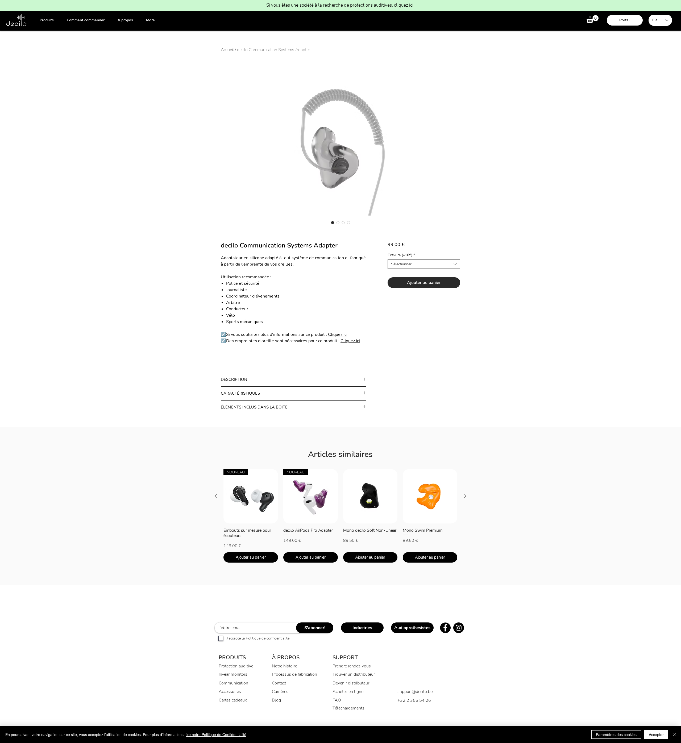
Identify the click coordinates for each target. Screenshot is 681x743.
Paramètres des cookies (616, 734)
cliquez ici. (404, 5)
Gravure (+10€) (401, 255)
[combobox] (424, 264)
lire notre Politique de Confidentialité (216, 734)
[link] (593, 19)
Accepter (656, 734)
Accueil (227, 50)
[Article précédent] (216, 496)
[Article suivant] (465, 496)
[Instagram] (458, 627)
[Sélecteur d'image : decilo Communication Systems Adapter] (332, 222)
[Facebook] (445, 627)
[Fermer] (674, 734)
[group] (340, 516)
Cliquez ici (337, 334)
